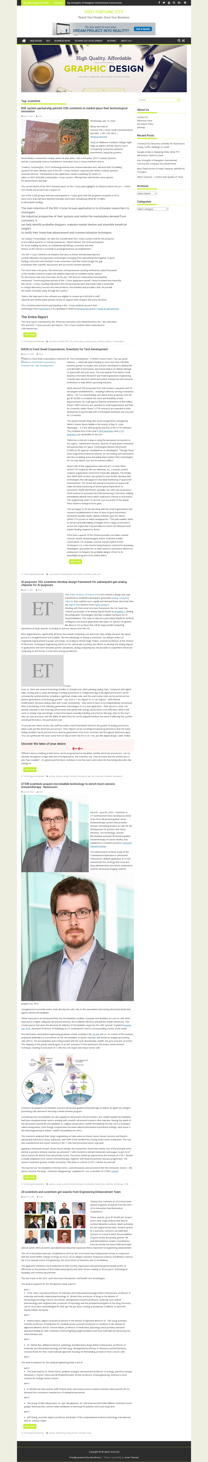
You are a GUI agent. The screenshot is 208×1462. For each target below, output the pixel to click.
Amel (40, 116)
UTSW (126, 1184)
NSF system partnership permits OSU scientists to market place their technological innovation (74, 110)
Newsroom (99, 1184)
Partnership (78, 341)
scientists (101, 341)
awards (52, 1433)
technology (118, 1184)
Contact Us (142, 117)
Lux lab (95, 1034)
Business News (62, 41)
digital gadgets (102, 604)
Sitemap (141, 127)
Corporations (54, 574)
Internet (112, 41)
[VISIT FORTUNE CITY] (24, 40)
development (66, 574)
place (94, 341)
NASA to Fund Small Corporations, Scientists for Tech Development (64, 349)
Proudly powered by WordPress (85, 1457)
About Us (126, 41)
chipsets (58, 776)
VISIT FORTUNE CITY (104, 11)
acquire (52, 1184)
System (108, 341)
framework (82, 776)
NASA (80, 574)
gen (89, 776)
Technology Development (89, 41)
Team (89, 1433)
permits (87, 341)
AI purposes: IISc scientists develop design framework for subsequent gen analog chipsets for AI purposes (74, 583)
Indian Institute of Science (82, 594)
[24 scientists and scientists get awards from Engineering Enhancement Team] (55, 1201)
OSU (71, 341)
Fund (75, 574)
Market (61, 341)
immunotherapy (75, 1184)
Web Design (36, 41)
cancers (59, 1184)
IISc (97, 594)
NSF (66, 341)
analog (51, 776)
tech (99, 574)
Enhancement (71, 1433)
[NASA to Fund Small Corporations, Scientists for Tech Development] (55, 358)
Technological (118, 341)
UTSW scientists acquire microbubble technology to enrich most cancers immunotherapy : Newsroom (68, 785)
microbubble (88, 1184)
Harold (114, 1171)
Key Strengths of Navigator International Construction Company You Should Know (108, 2)
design (66, 776)
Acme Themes (132, 1457)
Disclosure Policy (145, 123)
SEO (48, 41)
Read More (30, 335)
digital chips (74, 604)
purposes (99, 776)
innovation (53, 341)
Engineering (60, 1433)
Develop (73, 776)
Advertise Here (144, 120)
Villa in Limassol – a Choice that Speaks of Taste (160, 176)
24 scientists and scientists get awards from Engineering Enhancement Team (71, 1192)
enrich (65, 1184)
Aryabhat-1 (120, 611)
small (94, 574)
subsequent (117, 776)
